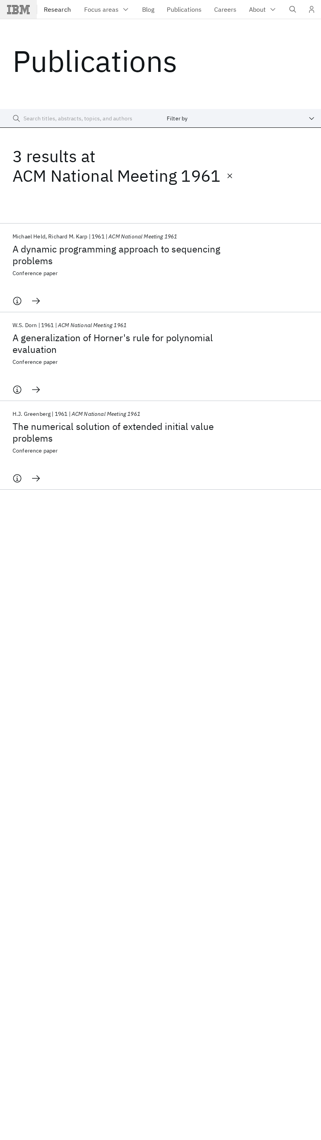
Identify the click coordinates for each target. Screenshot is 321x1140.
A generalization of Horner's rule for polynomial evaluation (113, 343)
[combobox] (240, 118)
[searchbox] (80, 118)
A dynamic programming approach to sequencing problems (116, 255)
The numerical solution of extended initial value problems (113, 432)
